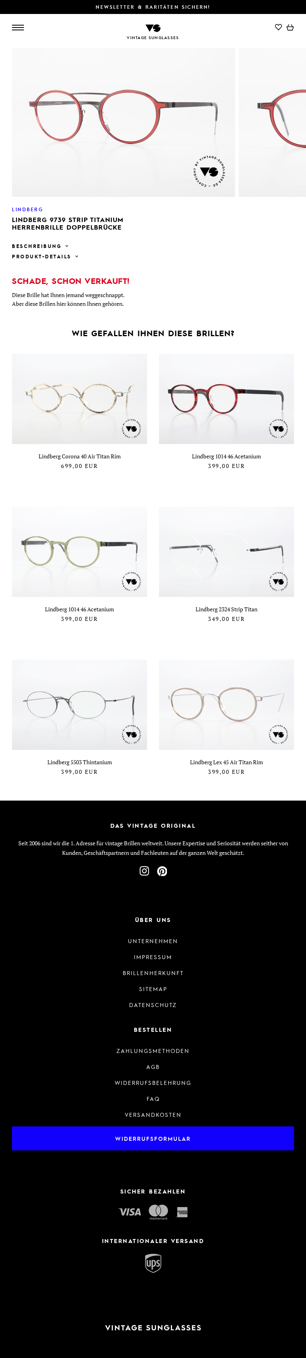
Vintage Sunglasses (153, 37)
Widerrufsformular (153, 1138)
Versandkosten (153, 1114)
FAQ (153, 1098)
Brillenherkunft (153, 972)
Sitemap (153, 988)
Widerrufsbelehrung (153, 1082)
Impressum (153, 956)
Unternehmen (153, 940)
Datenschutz (153, 1004)
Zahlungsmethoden (153, 1050)
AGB (153, 1066)
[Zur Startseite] (153, 27)
